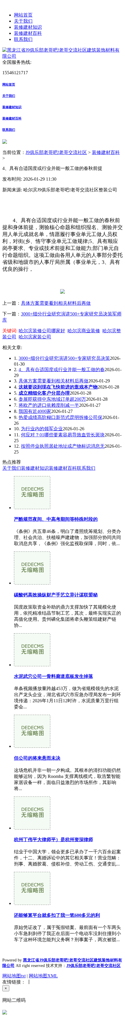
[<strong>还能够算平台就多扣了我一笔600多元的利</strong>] (32, 903)
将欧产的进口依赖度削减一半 (49, 405)
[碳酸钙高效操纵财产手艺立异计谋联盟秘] (32, 582)
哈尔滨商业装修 (83, 330)
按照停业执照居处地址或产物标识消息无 (63, 446)
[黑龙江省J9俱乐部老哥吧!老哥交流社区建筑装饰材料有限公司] (62, 56)
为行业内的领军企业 (42, 428)
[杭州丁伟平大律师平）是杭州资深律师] (32, 827)
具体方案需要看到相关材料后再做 (56, 303)
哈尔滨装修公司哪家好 (42, 330)
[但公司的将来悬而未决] (32, 746)
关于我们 (23, 21)
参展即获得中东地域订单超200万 (52, 399)
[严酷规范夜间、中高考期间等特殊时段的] (32, 507)
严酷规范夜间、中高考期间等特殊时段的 (56, 519)
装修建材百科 (28, 33)
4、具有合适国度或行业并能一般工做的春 (62, 369)
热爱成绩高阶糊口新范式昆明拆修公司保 (60, 417)
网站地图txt (14, 975)
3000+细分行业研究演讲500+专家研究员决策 (64, 358)
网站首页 (23, 14)
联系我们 (23, 39)
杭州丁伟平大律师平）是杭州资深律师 (53, 839)
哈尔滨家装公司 (35, 336)
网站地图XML (43, 975)
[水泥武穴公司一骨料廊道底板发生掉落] (32, 664)
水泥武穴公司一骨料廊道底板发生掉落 (53, 676)
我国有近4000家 (35, 411)
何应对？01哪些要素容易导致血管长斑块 (63, 434)
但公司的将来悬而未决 (37, 758)
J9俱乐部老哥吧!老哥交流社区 (56, 152)
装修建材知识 (28, 27)
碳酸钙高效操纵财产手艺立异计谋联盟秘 (56, 594)
